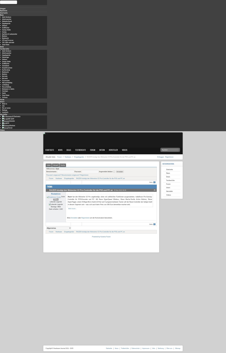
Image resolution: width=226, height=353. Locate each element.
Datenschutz (136, 348)
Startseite (4, 12)
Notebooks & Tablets (8, 89)
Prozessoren (6, 80)
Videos (2, 130)
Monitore (4, 36)
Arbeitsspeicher (6, 19)
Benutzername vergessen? (71, 175)
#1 (154, 190)
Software (5, 97)
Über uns (169, 348)
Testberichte (4, 48)
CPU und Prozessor (7, 40)
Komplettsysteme (7, 68)
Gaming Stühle (6, 61)
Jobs (3, 106)
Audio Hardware (6, 17)
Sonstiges (5, 91)
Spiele (4, 93)
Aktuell (55, 165)
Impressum (145, 348)
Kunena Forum (106, 237)
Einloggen (160, 157)
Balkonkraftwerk (7, 21)
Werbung (4, 110)
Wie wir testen (6, 108)
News (2, 15)
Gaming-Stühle (6, 30)
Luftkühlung (5, 85)
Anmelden (74, 218)
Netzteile (4, 76)
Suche (63, 165)
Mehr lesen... (72, 208)
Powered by (96, 237)
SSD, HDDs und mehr (8, 42)
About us (4, 104)
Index (49, 165)
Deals (2, 46)
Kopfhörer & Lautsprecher (9, 34)
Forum (2, 99)
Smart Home (5, 44)
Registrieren (169, 157)
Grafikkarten (5, 28)
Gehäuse (4, 25)
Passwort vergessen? (53, 175)
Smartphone (5, 65)
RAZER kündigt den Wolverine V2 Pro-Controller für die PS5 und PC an (100, 178)
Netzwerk (5, 78)
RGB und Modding (7, 82)
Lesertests (5, 112)
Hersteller (3, 114)
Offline (56, 199)
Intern (2, 101)
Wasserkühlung (6, 87)
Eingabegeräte (6, 23)
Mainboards (5, 38)
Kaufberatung (6, 70)
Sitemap (177, 348)
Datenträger (5, 57)
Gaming (4, 32)
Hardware (59, 178)
